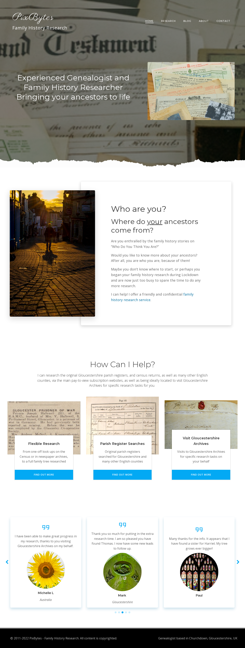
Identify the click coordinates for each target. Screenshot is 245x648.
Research (168, 21)
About (204, 21)
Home (149, 21)
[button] (116, 612)
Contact (223, 21)
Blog (187, 21)
